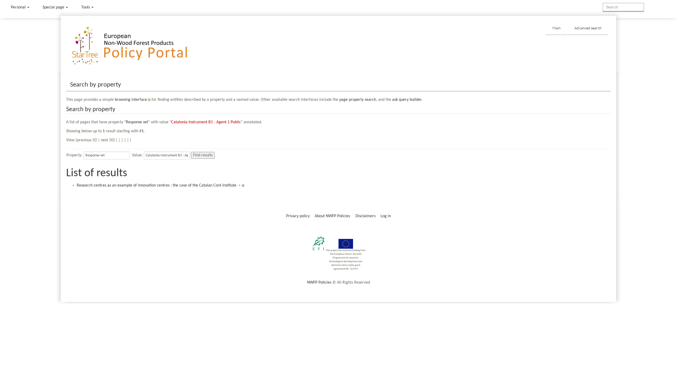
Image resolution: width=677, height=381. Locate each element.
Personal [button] (19, 7)
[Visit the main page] (137, 46)
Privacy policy (298, 216)
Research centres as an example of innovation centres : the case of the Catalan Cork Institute (156, 185)
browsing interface (131, 100)
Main (556, 28)
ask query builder (406, 100)
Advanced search (588, 28)
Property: (74, 155)
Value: (137, 155)
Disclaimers (365, 216)
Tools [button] (86, 7)
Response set (137, 122)
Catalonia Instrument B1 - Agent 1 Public (206, 122)
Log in (386, 216)
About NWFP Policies (332, 216)
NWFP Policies (319, 282)
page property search (357, 100)
